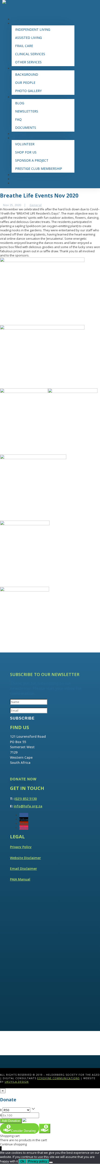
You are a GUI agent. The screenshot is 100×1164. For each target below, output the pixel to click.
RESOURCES (20, 97)
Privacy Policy (21, 847)
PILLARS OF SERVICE (26, 23)
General (36, 205)
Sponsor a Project (31, 160)
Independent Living (32, 29)
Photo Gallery (28, 91)
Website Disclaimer (25, 858)
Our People (25, 82)
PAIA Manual (20, 879)
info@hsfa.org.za (28, 806)
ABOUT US (19, 68)
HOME (16, 19)
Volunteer (24, 144)
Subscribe (20, 175)
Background (26, 74)
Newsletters (26, 111)
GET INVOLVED (22, 138)
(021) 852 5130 (25, 798)
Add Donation (11, 1121)
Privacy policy (37, 1161)
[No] (51, 1162)
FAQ (18, 119)
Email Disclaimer (23, 868)
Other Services (28, 62)
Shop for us (26, 152)
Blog (19, 103)
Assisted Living (28, 37)
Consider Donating (23, 1131)
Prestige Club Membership (38, 168)
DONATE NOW (23, 779)
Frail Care (24, 46)
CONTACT (19, 134)
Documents (25, 127)
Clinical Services (30, 54)
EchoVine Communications (58, 1078)
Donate (18, 183)
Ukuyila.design (17, 1081)
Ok (22, 1161)
